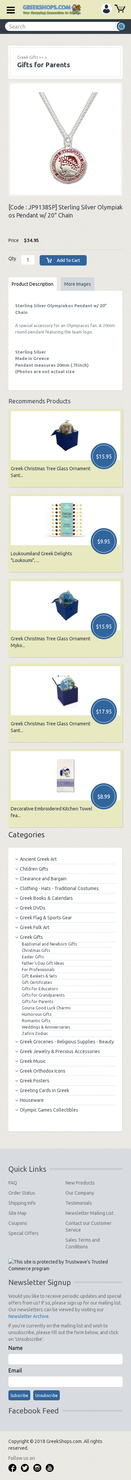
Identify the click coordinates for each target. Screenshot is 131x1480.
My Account (106, 8)
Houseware (32, 1100)
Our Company (80, 1193)
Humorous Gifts (36, 1014)
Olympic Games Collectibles (49, 1110)
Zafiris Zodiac (35, 1033)
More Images (77, 284)
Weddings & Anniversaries (46, 1027)
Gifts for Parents (37, 1001)
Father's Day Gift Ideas (43, 963)
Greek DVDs (32, 908)
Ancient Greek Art (38, 859)
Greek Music (33, 1061)
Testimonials (79, 1203)
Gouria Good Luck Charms (46, 1008)
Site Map (17, 1213)
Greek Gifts (31, 937)
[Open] (8, 9)
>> (30, 57)
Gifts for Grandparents (43, 995)
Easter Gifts (33, 957)
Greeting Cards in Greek (44, 1090)
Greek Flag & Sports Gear (46, 917)
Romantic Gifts (36, 1020)
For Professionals (38, 969)
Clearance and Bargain (43, 878)
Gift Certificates (37, 982)
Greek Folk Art (34, 927)
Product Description (32, 284)
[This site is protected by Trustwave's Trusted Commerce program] (65, 1265)
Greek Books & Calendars (46, 898)
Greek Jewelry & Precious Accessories (60, 1051)
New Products (80, 1183)
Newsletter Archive (28, 1316)
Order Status (21, 1193)
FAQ (12, 1183)
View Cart (120, 9)
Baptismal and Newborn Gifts (49, 944)
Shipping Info (22, 1203)
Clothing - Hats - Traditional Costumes (59, 888)
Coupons (17, 1223)
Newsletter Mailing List (90, 1213)
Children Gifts (34, 869)
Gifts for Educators (40, 989)
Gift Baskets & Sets (39, 976)
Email (15, 1370)
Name (15, 1348)
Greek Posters (34, 1080)
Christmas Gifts (36, 950)
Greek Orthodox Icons (43, 1071)
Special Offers (23, 1233)
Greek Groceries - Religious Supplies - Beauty (67, 1041)
